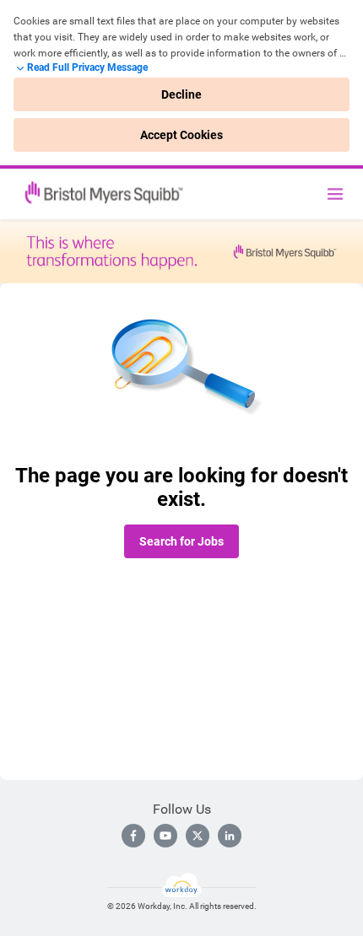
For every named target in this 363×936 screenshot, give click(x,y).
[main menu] (335, 194)
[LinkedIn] (229, 835)
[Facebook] (133, 835)
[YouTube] (165, 835)
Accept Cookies (181, 135)
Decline (181, 94)
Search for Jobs (181, 541)
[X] (197, 835)
